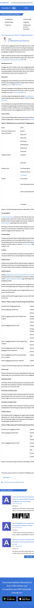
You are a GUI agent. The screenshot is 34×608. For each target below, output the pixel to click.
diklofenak (18, 84)
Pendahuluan (9, 19)
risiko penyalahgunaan (19, 92)
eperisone (4, 100)
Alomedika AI (6, 8)
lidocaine (31, 119)
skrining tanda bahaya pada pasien (11, 59)
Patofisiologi (27, 19)
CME (26, 8)
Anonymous (19, 503)
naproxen (9, 84)
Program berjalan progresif (13, 278)
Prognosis (8, 25)
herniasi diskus (26, 244)
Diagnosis (26, 22)
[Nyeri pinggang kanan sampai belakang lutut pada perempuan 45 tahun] (6, 530)
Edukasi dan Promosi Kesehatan (27, 27)
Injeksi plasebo (5, 223)
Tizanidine (23, 175)
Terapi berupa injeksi (7, 217)
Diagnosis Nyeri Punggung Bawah (14, 482)
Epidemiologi (9, 22)
